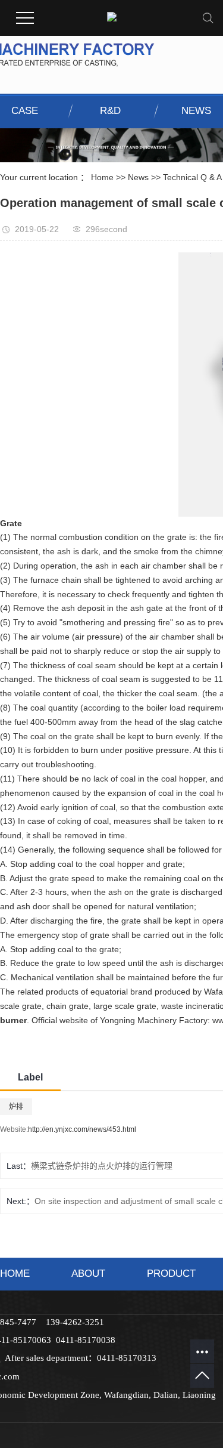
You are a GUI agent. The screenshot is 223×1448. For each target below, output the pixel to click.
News (138, 177)
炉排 (16, 1107)
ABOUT (88, 1273)
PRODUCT (171, 1273)
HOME (15, 1273)
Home (102, 177)
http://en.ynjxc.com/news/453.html (82, 1129)
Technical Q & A (192, 177)
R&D (110, 110)
